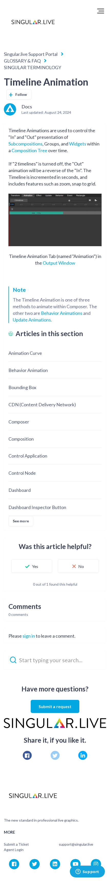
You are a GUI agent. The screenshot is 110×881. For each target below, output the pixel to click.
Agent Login (14, 849)
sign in (29, 636)
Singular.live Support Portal (31, 54)
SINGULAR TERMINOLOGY (32, 67)
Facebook (27, 755)
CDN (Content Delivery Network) (42, 404)
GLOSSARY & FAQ (22, 61)
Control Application (27, 456)
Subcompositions (25, 144)
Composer (18, 421)
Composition (21, 439)
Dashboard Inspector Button (37, 507)
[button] (100, 11)
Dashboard (19, 490)
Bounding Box (22, 387)
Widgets (77, 144)
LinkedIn (82, 755)
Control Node (22, 473)
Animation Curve (25, 353)
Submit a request (55, 706)
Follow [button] (21, 94)
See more (21, 521)
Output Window (59, 263)
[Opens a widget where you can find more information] (87, 872)
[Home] (33, 22)
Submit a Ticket (16, 844)
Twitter (55, 755)
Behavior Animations (61, 313)
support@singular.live (76, 844)
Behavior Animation (28, 370)
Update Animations (32, 320)
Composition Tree (29, 150)
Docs (26, 106)
